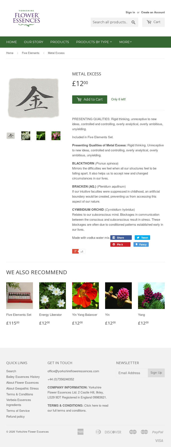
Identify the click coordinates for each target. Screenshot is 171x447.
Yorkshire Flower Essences (32, 431)
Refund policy (15, 416)
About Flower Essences (22, 382)
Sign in (130, 12)
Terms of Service (18, 410)
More (124, 42)
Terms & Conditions (19, 394)
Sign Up (156, 373)
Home (11, 42)
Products (59, 42)
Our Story (33, 42)
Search (11, 371)
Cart (157, 22)
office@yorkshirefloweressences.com (73, 371)
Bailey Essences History (23, 376)
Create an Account (153, 12)
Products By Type (93, 42)
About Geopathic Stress (22, 388)
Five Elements (30, 53)
